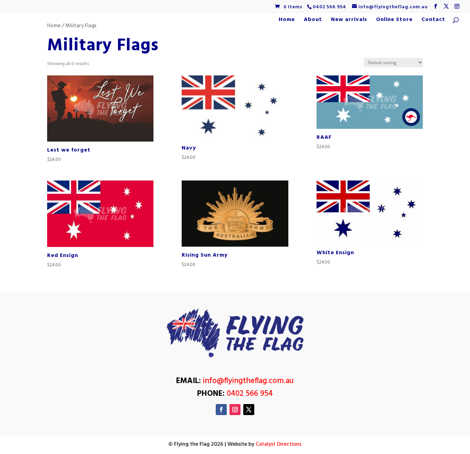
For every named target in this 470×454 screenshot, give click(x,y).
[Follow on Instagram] (235, 409)
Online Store (394, 20)
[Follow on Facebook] (221, 409)
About (313, 20)
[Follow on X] (248, 409)
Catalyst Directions (278, 444)
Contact (433, 20)
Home (287, 20)
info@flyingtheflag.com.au (248, 381)
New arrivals (349, 20)
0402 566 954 (329, 7)
